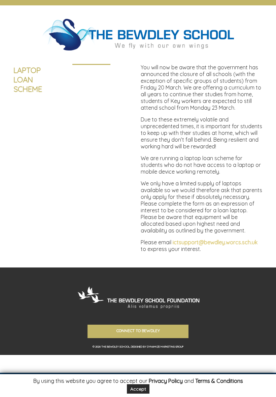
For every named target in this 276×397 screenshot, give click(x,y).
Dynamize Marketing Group (165, 346)
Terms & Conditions (219, 380)
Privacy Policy (166, 380)
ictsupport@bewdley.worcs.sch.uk (215, 242)
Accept (138, 389)
